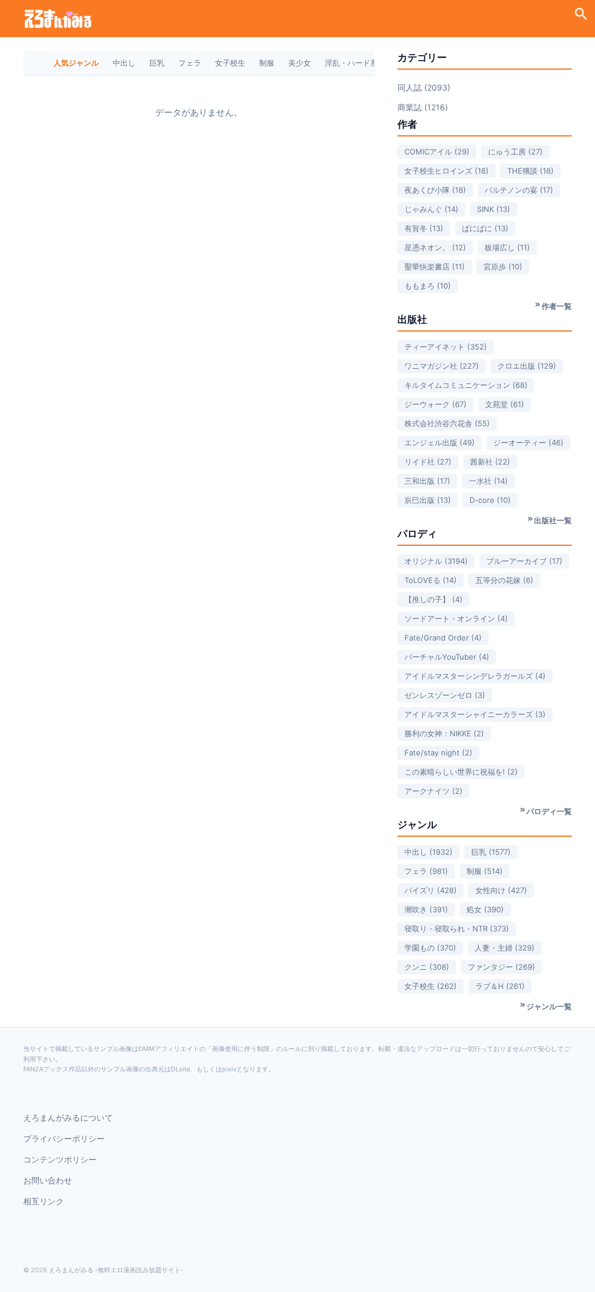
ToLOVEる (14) (430, 580)
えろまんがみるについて (68, 1117)
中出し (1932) (428, 851)
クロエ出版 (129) (526, 365)
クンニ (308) (426, 966)
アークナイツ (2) (433, 791)
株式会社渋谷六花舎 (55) (447, 423)
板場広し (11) (507, 247)
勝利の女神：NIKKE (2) (444, 733)
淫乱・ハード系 (351, 62)
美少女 (299, 62)
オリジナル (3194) (436, 561)
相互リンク (43, 1201)
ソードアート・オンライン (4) (456, 618)
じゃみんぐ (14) (431, 209)
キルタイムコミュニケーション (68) (466, 385)
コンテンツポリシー (59, 1159)
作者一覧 (557, 306)
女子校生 (230, 62)
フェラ (189, 62)
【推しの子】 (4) (433, 599)
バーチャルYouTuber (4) (446, 656)
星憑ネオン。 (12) (435, 247)
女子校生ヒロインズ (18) (446, 170)
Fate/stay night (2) (438, 752)
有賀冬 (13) (423, 228)
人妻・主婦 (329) (505, 947)
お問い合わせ (47, 1180)
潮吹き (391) (426, 909)
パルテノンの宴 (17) (519, 190)
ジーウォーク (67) (435, 404)
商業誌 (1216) (422, 107)
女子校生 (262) (430, 986)
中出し (124, 62)
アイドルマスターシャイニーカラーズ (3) (475, 714)
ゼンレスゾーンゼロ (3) (444, 695)
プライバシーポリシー (64, 1138)
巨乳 (156, 62)
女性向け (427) (501, 890)
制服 (266, 62)
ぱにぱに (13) (485, 228)
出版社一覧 (553, 520)
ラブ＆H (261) (500, 986)
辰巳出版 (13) (427, 500)
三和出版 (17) (427, 480)
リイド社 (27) (427, 461)
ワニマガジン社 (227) (441, 365)
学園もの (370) (430, 947)
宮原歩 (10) (502, 266)
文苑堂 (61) (504, 404)
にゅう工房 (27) (515, 151)
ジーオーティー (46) (528, 442)
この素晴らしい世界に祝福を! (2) (461, 771)
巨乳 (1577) (491, 851)
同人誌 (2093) (423, 87)
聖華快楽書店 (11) (434, 266)
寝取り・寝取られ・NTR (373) (456, 928)
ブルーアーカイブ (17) (524, 561)
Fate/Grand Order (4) (443, 637)
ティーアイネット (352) (445, 346)
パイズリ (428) (430, 890)
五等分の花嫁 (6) (504, 580)
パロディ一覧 (549, 811)
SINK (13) (493, 209)
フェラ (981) (426, 871)
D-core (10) (490, 500)
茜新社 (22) (490, 461)
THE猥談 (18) (530, 170)
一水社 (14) (488, 480)
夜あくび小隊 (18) (435, 190)
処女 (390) (485, 909)
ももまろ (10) (427, 285)
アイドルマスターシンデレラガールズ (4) (475, 676)
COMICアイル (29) (436, 151)
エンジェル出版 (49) (439, 442)
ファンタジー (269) (501, 966)
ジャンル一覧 (549, 1006)
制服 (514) (485, 871)
